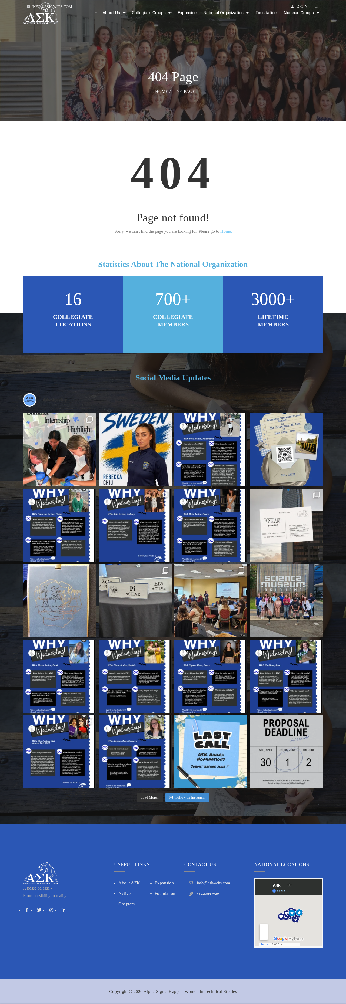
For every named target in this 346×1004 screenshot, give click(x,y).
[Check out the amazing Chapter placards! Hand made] (135, 600)
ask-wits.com (208, 894)
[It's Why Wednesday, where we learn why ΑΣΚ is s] (59, 676)
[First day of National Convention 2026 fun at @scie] (286, 600)
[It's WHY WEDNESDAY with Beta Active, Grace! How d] (210, 525)
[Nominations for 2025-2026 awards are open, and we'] (210, 751)
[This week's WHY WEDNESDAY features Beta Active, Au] (135, 525)
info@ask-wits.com (52, 7)
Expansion (164, 883)
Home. (226, 231)
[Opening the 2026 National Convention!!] (210, 600)
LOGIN (301, 7)
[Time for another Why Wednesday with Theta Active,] (135, 676)
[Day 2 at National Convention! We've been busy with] (59, 600)
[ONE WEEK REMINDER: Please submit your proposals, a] (286, 751)
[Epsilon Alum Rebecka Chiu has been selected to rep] (135, 449)
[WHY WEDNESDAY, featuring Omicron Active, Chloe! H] (59, 525)
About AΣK (129, 883)
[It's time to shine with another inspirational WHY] (286, 676)
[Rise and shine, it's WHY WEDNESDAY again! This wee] (59, 751)
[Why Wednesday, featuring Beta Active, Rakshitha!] (210, 449)
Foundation (165, 893)
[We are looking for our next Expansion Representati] (286, 449)
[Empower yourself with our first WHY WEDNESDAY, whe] (135, 751)
